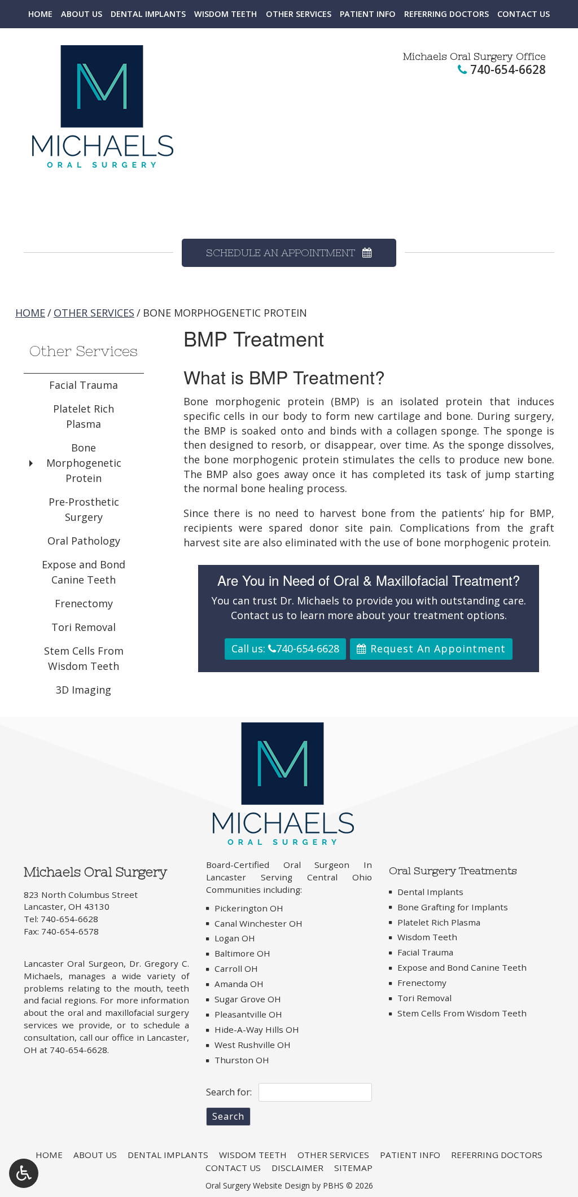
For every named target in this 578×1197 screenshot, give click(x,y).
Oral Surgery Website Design (257, 1185)
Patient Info (368, 14)
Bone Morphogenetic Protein (83, 463)
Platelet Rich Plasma (83, 416)
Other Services (298, 14)
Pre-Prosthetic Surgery (84, 509)
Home (40, 14)
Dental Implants (148, 14)
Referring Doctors (446, 14)
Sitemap (353, 1167)
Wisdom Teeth (225, 14)
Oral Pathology (83, 540)
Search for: (229, 1092)
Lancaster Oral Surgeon (74, 963)
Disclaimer (297, 1167)
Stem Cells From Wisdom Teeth (84, 658)
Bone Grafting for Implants (452, 907)
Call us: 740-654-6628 (285, 648)
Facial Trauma (83, 385)
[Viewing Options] (23, 1173)
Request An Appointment (436, 648)
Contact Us (523, 14)
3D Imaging (83, 689)
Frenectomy (84, 603)
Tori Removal (83, 627)
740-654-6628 (508, 69)
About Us (81, 14)
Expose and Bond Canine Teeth (83, 572)
